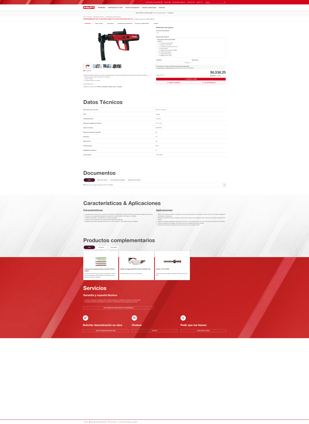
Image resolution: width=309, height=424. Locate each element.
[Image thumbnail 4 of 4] (116, 66)
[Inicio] (88, 7)
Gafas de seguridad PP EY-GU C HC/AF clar (135, 269)
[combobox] (215, 2)
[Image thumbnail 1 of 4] (87, 66)
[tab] (87, 23)
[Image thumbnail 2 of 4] (97, 66)
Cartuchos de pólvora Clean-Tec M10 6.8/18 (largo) (99, 270)
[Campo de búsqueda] (224, 2)
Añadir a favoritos (174, 82)
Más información (88, 84)
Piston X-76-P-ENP (162, 269)
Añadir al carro (192, 79)
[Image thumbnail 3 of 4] (107, 66)
